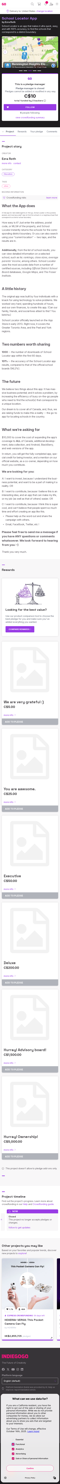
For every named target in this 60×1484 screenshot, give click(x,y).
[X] (8, 1369)
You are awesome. (20, 789)
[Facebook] (3, 1369)
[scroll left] (5, 52)
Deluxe (10, 962)
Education (8, 174)
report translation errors (25, 1390)
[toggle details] (52, 1339)
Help (25, 1204)
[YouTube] (13, 1369)
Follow (30, 107)
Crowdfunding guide (43, 1204)
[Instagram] (17, 1369)
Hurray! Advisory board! (25, 1049)
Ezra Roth (10, 22)
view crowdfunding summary (30, 117)
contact (17, 163)
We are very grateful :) (24, 702)
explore (22, 1253)
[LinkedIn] (22, 1369)
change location (44, 11)
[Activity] (46, 4)
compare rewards (19, 629)
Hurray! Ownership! (21, 1136)
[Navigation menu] (57, 4)
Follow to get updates (19, 1227)
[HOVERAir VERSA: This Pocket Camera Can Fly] (27, 1283)
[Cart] (39, 4)
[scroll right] (54, 52)
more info (7, 163)
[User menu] (51, 4)
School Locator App (19, 18)
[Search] (32, 4)
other (6, 186)
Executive (12, 876)
